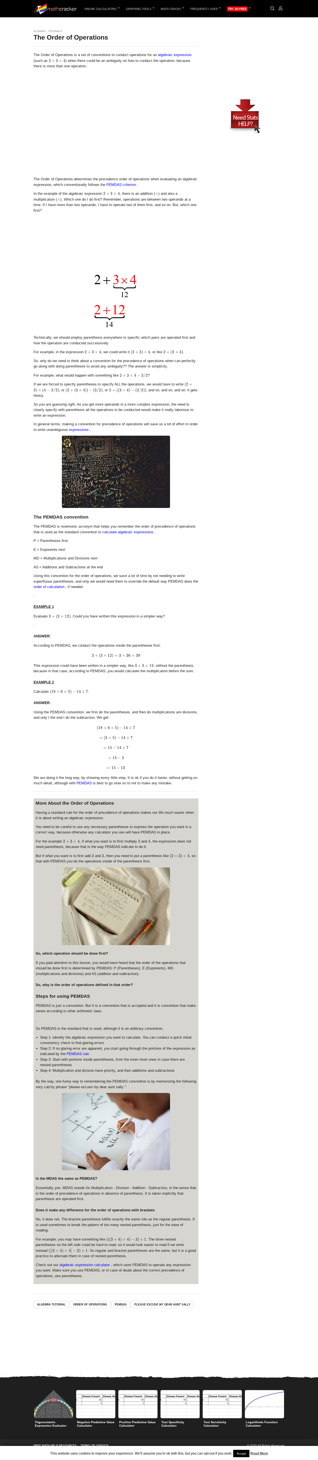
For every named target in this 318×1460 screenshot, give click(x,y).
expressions (79, 430)
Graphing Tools (138, 9)
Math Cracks (171, 9)
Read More (259, 1453)
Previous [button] (31, 1404)
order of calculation (50, 587)
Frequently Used (204, 9)
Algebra (39, 31)
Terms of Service (94, 1445)
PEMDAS (85, 783)
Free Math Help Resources (55, 1445)
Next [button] (287, 1404)
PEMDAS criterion (121, 185)
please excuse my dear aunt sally (162, 1304)
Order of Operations (90, 1304)
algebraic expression (174, 55)
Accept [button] (241, 1453)
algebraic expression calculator (85, 1265)
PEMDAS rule (78, 1054)
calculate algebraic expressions (128, 532)
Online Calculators (100, 9)
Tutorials (55, 31)
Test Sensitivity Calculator (215, 1423)
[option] (53, 1409)
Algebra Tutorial (51, 1304)
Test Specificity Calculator (172, 1423)
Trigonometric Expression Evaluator (50, 1423)
